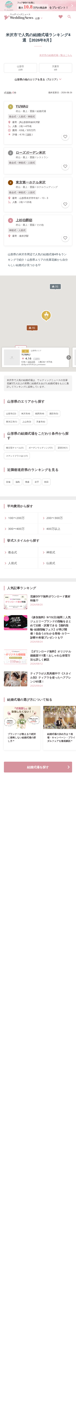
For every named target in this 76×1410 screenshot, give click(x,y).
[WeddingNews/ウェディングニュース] (18, 18)
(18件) (36, 358)
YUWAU (22, 106)
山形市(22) (11, 413)
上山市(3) (26, 421)
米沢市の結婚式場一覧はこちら (55, 55)
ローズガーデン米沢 (31, 152)
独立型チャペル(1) (14, 447)
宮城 (8, 481)
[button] (46, 316)
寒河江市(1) (11, 421)
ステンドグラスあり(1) (17, 455)
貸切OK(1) (62, 447)
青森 (27, 481)
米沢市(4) (25, 413)
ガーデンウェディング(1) (40, 447)
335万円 (31, 361)
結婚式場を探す (38, 767)
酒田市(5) (53, 413)
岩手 (37, 481)
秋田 (46, 481)
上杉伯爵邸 (24, 220)
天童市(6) (40, 421)
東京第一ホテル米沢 (31, 182)
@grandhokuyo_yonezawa (34, 364)
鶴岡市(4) (39, 413)
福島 (18, 481)
